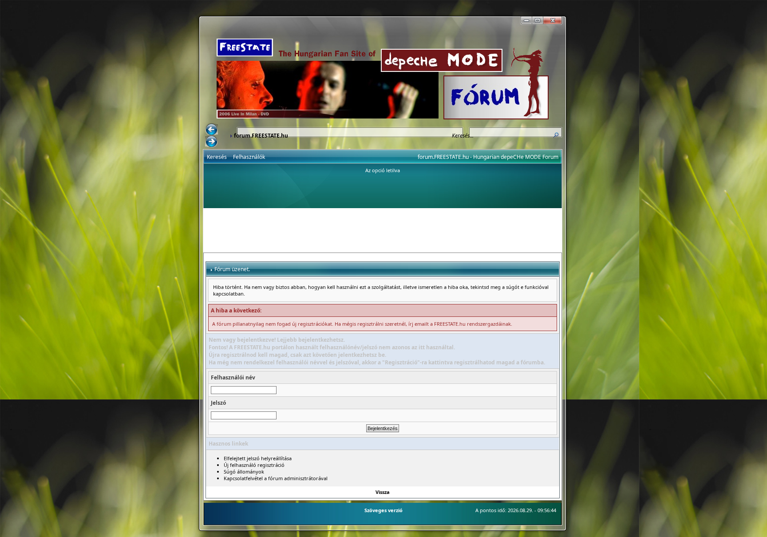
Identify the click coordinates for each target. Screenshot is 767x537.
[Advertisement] (382, 230)
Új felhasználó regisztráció (254, 465)
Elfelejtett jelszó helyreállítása (258, 458)
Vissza (383, 492)
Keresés (217, 157)
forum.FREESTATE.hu (261, 135)
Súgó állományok (244, 471)
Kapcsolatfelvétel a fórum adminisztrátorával (276, 478)
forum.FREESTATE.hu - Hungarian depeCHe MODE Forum (488, 157)
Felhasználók (249, 157)
